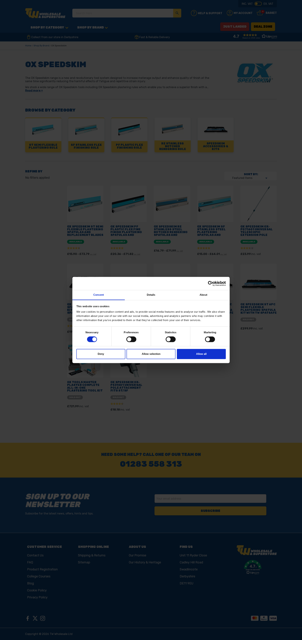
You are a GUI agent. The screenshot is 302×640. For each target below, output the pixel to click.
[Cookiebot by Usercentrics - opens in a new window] (210, 283)
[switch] (131, 339)
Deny (101, 353)
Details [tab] (151, 294)
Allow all (201, 353)
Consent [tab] (98, 294)
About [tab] (203, 294)
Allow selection (151, 353)
